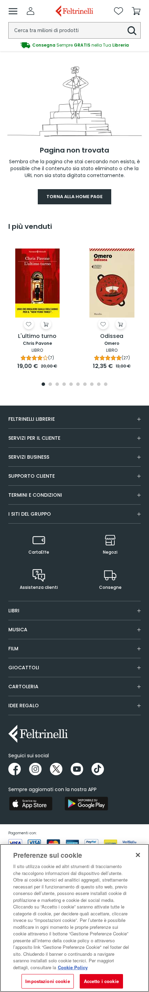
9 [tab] (98, 384)
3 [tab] (57, 384)
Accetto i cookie (101, 981)
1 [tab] (43, 384)
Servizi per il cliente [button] (34, 438)
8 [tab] (91, 384)
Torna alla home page (74, 196)
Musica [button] (17, 629)
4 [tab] (64, 384)
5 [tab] (71, 384)
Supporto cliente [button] (31, 476)
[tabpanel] (37, 306)
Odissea (111, 336)
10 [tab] (105, 384)
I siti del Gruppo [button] (29, 513)
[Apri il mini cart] (136, 11)
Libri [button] (13, 610)
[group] (74, 45)
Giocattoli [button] (23, 667)
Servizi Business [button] (28, 457)
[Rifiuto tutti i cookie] (138, 855)
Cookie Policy (73, 967)
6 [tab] (78, 384)
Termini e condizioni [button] (35, 495)
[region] (74, 918)
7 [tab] (85, 384)
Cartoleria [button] (23, 686)
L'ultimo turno (37, 336)
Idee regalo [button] (23, 705)
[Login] (30, 11)
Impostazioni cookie (47, 981)
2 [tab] (50, 384)
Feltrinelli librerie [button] (31, 419)
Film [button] (13, 648)
